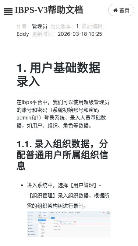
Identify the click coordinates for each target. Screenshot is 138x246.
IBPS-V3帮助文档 (49, 10)
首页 (124, 10)
